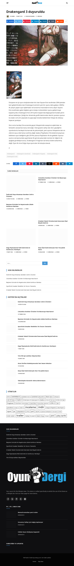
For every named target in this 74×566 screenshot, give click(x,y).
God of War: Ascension (43, 403)
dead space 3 (35, 400)
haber (16, 407)
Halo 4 (21, 407)
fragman (10, 403)
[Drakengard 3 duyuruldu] (37, 45)
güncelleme (10, 407)
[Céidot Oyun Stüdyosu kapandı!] (11, 534)
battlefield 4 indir (26, 396)
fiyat (64, 400)
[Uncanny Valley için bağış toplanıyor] (11, 524)
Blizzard (57, 396)
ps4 (32, 411)
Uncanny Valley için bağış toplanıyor (30, 522)
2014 (8, 397)
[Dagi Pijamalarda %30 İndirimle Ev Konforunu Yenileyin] (21, 237)
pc (14, 411)
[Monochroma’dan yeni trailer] (11, 514)
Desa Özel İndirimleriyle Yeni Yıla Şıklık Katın (51, 248)
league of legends (51, 407)
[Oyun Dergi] (37, 3)
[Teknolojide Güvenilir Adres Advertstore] (11, 382)
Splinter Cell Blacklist (46, 411)
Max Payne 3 (61, 407)
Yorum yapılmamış (30, 16)
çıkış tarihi (61, 415)
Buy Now (40, 561)
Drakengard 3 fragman (39, 153)
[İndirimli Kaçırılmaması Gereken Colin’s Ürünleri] (21, 183)
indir (41, 407)
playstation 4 (21, 411)
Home (34, 561)
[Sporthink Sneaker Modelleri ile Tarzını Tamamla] (11, 328)
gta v (58, 403)
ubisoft (33, 416)
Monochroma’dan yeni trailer (28, 512)
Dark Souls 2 (27, 400)
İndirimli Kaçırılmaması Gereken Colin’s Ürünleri (20, 195)
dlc (48, 400)
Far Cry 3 (53, 400)
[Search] (67, 3)
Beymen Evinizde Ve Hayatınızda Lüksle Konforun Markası (19, 205)
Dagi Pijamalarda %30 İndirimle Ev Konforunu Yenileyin (18, 248)
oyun (9, 411)
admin (13, 16)
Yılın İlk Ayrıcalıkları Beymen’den (29, 356)
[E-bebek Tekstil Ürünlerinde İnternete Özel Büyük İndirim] (53, 210)
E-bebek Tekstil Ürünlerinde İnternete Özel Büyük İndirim (53, 222)
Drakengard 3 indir (12, 156)
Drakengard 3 (11, 153)
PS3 (28, 411)
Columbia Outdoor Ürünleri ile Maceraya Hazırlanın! (52, 179)
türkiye (27, 416)
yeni (52, 415)
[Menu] (7, 3)
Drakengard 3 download (23, 153)
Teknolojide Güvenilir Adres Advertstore (31, 380)
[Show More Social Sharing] (66, 21)
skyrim (37, 411)
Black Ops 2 (49, 397)
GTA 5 (52, 403)
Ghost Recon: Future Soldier (21, 403)
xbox (47, 416)
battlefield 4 (16, 397)
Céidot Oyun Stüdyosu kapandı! (28, 532)
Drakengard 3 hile (52, 153)
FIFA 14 (59, 400)
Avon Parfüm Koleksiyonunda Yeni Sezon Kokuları (35, 363)
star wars (55, 411)
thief (60, 411)
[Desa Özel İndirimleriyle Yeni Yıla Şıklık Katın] (53, 237)
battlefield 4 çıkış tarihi (38, 397)
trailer (20, 415)
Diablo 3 (42, 400)
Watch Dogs (40, 416)
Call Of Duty (10, 400)
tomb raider (10, 416)
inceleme (30, 407)
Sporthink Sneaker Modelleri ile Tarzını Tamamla (21, 286)
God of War (33, 403)
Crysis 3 (19, 400)
